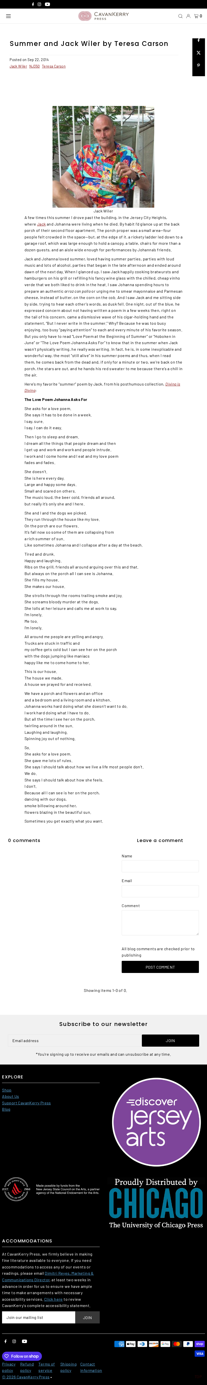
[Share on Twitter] (198, 57)
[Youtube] (47, 5)
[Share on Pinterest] (198, 70)
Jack (41, 224)
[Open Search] (180, 16)
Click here (53, 1299)
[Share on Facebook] (198, 44)
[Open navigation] (39, 16)
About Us (10, 1096)
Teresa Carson (54, 66)
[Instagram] (39, 5)
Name (127, 855)
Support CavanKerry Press (26, 1102)
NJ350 (34, 66)
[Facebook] (33, 5)
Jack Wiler (18, 66)
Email (127, 880)
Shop (7, 1090)
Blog (6, 1109)
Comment (131, 905)
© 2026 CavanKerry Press (25, 1376)
